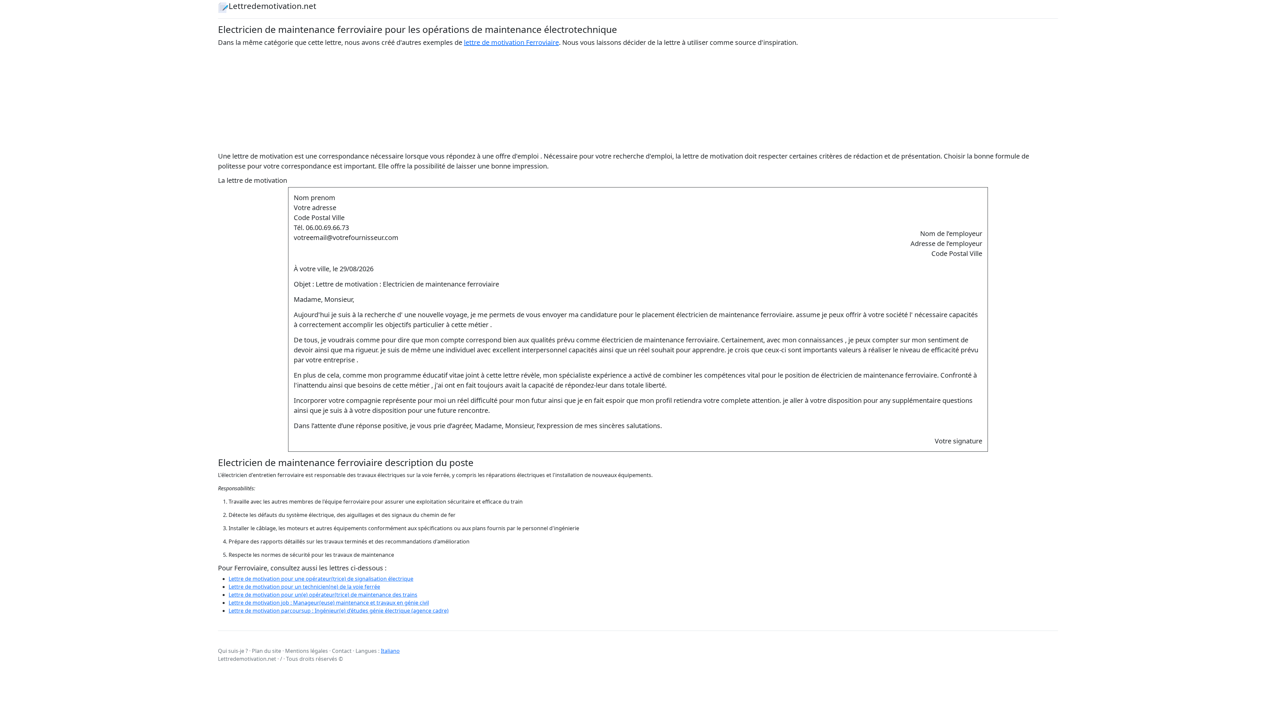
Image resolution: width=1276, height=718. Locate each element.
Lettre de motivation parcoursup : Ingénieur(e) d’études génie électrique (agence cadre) (339, 610)
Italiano (390, 651)
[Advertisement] (638, 99)
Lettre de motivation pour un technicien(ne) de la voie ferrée (304, 586)
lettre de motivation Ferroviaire (511, 42)
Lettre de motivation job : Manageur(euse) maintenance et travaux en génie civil (329, 602)
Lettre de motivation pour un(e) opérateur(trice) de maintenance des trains (323, 594)
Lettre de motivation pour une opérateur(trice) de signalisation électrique (321, 578)
